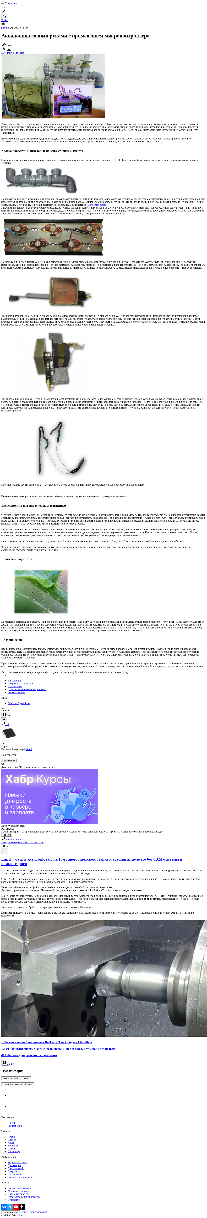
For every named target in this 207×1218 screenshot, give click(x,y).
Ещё (11, 1063)
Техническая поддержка (33, 1212)
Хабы (11, 1142)
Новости (12, 1139)
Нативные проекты (18, 1194)
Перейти (7, 835)
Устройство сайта (17, 1162)
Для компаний (16, 1168)
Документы (14, 1171)
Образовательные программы (24, 1196)
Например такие (97, 204)
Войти (11, 1123)
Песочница (14, 1151)
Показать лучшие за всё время (18, 1084)
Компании (13, 1145)
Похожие (26, 1078)
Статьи (12, 1136)
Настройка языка (11, 1212)
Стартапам (14, 1199)
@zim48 (28, 749)
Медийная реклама (18, 1191)
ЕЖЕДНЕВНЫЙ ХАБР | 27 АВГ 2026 (22, 842)
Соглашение (14, 1174)
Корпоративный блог (19, 1188)
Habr (19, 1215)
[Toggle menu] (2, 3)
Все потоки (12, 3)
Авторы (12, 1148)
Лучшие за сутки (11, 1078)
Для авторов (14, 1165)
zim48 (4, 27)
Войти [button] (4, 20)
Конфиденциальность (20, 1177)
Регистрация (15, 1125)
